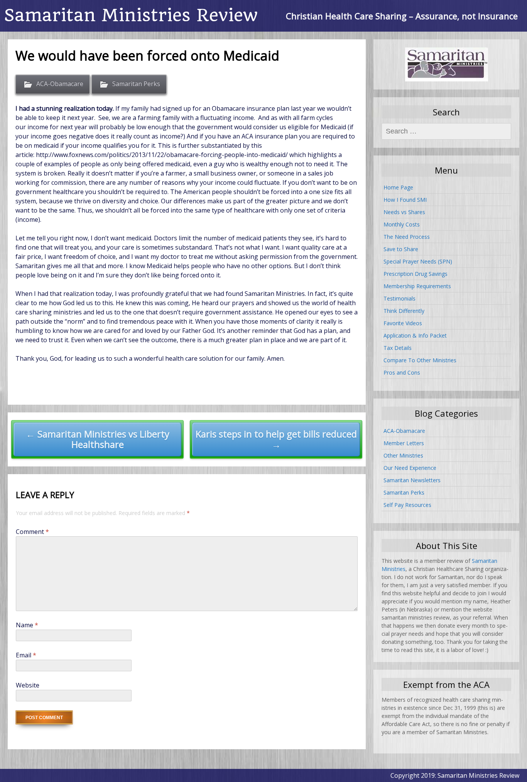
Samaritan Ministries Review (131, 15)
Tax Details (397, 347)
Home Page (398, 187)
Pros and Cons (401, 372)
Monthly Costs (401, 224)
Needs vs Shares (404, 212)
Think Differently (403, 310)
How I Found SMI (405, 199)
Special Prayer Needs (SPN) (417, 261)
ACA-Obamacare (59, 83)
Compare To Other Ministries (419, 360)
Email (26, 655)
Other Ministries (403, 455)
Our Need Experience (409, 467)
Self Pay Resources (407, 504)
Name (27, 625)
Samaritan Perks (136, 83)
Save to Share (400, 249)
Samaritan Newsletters (412, 480)
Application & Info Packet (415, 335)
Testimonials (399, 298)
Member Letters (403, 443)
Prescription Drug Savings (415, 273)
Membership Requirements (417, 286)
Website (27, 685)
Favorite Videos (402, 323)
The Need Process (406, 236)
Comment (32, 531)
